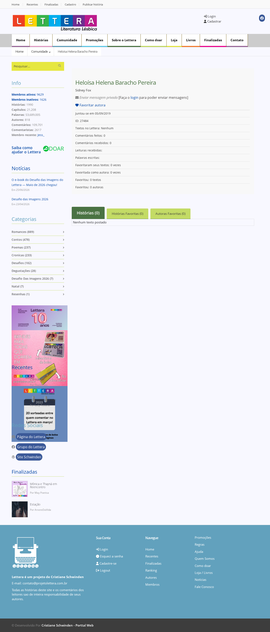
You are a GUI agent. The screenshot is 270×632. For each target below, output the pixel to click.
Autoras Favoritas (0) (170, 213)
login (134, 97)
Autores (151, 577)
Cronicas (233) (22, 255)
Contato (237, 40)
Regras (199, 544)
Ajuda (199, 551)
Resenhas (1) (21, 294)
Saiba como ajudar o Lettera (26, 149)
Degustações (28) (24, 271)
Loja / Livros (204, 573)
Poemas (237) (21, 247)
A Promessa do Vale (43, 400)
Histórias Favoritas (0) (127, 213)
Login (211, 16)
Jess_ (41, 135)
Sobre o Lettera (124, 40)
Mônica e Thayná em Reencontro (43, 485)
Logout (104, 570)
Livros (191, 40)
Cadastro (70, 4)
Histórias (41, 40)
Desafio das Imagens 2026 (30, 199)
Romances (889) (23, 232)
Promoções (94, 40)
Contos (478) (21, 240)
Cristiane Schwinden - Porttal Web (67, 625)
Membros (152, 584)
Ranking (151, 570)
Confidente (37, 379)
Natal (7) (18, 286)
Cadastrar (214, 21)
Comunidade (67, 40)
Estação (35, 504)
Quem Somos (205, 558)
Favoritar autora (92, 105)
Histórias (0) (88, 213)
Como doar (153, 40)
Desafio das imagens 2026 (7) (32, 279)
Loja (174, 40)
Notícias (21, 168)
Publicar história (93, 4)
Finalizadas (51, 4)
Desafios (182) (21, 263)
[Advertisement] (153, 20)
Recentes (32, 4)
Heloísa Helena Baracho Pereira (77, 51)
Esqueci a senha (111, 556)
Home (15, 4)
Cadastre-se (107, 563)
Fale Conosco (204, 587)
